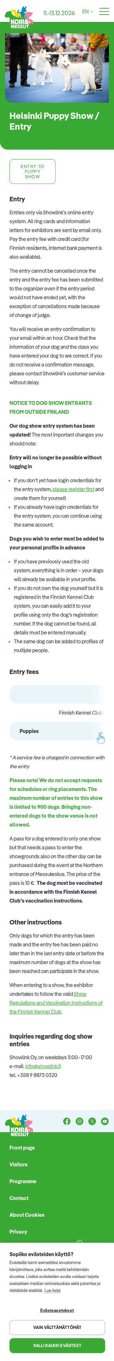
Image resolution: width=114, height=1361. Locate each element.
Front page (22, 1147)
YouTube (105, 1122)
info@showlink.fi (43, 1066)
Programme (23, 1181)
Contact (19, 1198)
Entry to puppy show (32, 171)
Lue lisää (52, 1290)
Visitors (19, 1164)
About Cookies (27, 1215)
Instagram (79, 1122)
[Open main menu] (104, 12)
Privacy (18, 1231)
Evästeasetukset (57, 1310)
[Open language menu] (91, 11)
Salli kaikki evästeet (57, 1345)
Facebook (67, 1122)
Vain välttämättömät (57, 1327)
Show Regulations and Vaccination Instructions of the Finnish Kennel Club (56, 1003)
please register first (73, 489)
